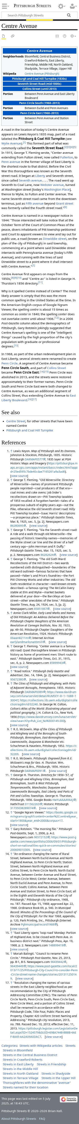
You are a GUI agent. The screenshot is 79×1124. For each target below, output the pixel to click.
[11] (40, 282)
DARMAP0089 (34, 692)
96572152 (40, 837)
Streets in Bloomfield (18, 1050)
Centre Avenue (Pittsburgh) (42, 73)
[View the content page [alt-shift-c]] (3, 36)
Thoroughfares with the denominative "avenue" (37, 1082)
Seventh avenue (30, 180)
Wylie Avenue (11, 143)
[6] (65, 207)
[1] (24, 142)
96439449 (16, 966)
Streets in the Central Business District (30, 1055)
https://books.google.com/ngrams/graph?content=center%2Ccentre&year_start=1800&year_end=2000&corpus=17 (43, 816)
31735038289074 (21, 808)
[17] (34, 399)
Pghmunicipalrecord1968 (37, 924)
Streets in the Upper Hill (59, 1078)
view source (19, 476)
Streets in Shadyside (56, 1073)
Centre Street (15, 421)
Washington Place (57, 189)
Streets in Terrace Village (20, 1078)
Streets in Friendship (51, 1064)
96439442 (57, 962)
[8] (12, 277)
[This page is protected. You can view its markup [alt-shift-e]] (57, 36)
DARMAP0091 (34, 771)
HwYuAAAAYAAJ (62, 800)
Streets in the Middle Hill (20, 1069)
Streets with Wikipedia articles (40, 1045)
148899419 (56, 945)
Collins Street (56, 368)
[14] (42, 371)
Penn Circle (9, 363)
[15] (46, 371)
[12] (56, 317)
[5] (74, 147)
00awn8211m (19, 638)
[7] (33, 265)
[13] (16, 345)
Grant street (64, 203)
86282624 (47, 555)
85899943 (56, 663)
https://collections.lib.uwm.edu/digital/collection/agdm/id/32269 (43, 750)
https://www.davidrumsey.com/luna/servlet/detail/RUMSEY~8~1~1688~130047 (43, 696)
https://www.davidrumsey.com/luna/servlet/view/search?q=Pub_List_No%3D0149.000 (43, 719)
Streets (70, 1045)
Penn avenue (10, 162)
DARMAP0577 (34, 459)
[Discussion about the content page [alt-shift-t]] (13, 36)
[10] (19, 277)
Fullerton (66, 157)
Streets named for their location (25, 1087)
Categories (9, 1045)
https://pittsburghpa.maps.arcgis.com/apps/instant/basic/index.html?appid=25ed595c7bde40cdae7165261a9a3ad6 (44, 467)
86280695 (16, 526)
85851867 (40, 609)
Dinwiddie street (54, 239)
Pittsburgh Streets (32, 5)
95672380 (16, 679)
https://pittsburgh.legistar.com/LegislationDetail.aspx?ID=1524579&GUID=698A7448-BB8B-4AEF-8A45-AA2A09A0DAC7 (44, 1032)
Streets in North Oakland (20, 1073)
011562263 (32, 804)
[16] (30, 399)
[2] (65, 147)
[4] (71, 147)
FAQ (42, 1119)
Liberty (40, 176)
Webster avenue (52, 185)
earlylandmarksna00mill (26, 642)
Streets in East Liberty (18, 1064)
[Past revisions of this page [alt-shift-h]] (65, 36)
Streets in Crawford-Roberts (22, 1059)
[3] (68, 147)
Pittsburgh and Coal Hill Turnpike (29, 430)
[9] (15, 277)
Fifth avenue (35, 203)
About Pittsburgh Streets (18, 1119)
